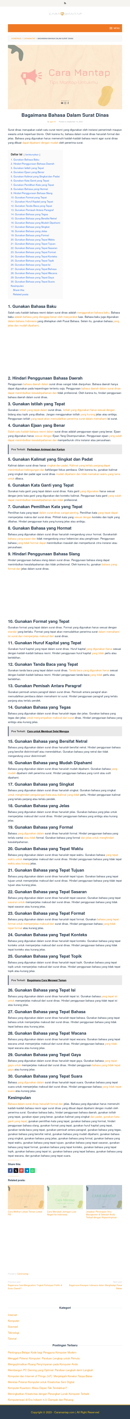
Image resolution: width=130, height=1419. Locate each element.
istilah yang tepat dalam (33, 410)
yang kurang (88, 414)
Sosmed (13, 1326)
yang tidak (98, 653)
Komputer (13, 1321)
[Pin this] (21, 1170)
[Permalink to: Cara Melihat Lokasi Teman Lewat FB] (26, 1197)
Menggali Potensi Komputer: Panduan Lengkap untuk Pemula (44, 1358)
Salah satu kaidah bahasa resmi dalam (31, 431)
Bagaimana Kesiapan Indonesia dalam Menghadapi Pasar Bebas (95, 1285)
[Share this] (10, 1170)
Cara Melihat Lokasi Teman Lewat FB (25, 1213)
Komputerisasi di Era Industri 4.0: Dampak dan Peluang (40, 1400)
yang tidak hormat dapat (31, 543)
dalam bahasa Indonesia (22, 321)
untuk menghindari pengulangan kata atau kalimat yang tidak (43, 795)
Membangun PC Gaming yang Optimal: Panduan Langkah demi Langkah (50, 1370)
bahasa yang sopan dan (22, 538)
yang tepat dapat (108, 512)
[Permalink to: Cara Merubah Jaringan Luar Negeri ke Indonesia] (65, 1197)
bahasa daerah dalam (36, 384)
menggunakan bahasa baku (93, 312)
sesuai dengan (43, 436)
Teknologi (13, 1333)
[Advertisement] (65, 352)
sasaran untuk (16, 902)
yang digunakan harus (99, 649)
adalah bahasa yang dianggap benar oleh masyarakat (45, 317)
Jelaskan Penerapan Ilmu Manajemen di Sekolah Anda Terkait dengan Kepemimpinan (101, 1214)
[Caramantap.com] (65, 13)
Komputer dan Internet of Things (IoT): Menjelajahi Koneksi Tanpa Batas (50, 1376)
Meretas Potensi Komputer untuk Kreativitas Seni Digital (41, 1382)
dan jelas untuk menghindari (97, 837)
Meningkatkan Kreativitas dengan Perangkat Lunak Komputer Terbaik (48, 1394)
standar (12, 631)
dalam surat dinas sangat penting (58, 512)
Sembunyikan (32, 154)
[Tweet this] (15, 1170)
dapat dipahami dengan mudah (40, 142)
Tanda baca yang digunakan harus (89, 670)
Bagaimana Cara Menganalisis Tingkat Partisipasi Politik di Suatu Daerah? (35, 1285)
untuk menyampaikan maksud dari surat (50, 718)
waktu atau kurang (19, 863)
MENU (117, 28)
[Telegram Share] (27, 1170)
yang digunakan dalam (31, 833)
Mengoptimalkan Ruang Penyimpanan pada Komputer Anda (43, 1364)
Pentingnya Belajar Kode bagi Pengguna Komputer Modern (42, 1352)
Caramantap (22, 1273)
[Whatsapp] (32, 1170)
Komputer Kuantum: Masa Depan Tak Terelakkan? (37, 1388)
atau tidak (30, 837)
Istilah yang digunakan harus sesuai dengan (89, 410)
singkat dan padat (57, 465)
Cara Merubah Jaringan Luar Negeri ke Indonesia (61, 1213)
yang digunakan (89, 491)
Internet (12, 1315)
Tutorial (12, 1338)
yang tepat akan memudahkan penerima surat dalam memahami (69, 418)
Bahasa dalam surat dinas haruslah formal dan (35, 1104)
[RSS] (65, 3)
